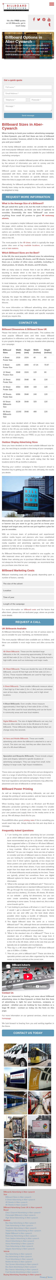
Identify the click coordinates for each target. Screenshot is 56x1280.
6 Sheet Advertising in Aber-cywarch (20, 1200)
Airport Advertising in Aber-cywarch (19, 1241)
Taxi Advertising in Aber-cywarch (18, 1254)
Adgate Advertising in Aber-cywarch (20, 1249)
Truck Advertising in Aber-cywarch (19, 1259)
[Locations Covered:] (3, 4)
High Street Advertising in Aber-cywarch (21, 1218)
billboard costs (30, 609)
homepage (6, 1018)
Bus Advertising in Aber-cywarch (18, 1256)
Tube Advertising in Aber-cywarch (19, 1225)
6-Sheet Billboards (10, 686)
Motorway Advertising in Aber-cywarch (21, 1236)
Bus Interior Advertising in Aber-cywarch (21, 1269)
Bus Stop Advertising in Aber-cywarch (20, 1223)
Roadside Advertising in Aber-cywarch (20, 1228)
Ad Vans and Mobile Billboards (15, 738)
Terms (49, 1277)
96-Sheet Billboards (11, 669)
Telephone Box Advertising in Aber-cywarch (23, 1231)
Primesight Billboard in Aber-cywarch (20, 1215)
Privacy (43, 1277)
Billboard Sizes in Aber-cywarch (18, 1197)
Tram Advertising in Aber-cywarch (19, 1246)
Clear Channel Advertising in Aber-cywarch (23, 1212)
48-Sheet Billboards (11, 651)
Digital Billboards (10, 721)
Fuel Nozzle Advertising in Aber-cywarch (21, 1272)
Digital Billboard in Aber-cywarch (18, 1233)
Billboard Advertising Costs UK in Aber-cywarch (23, 1207)
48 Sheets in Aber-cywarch (16, 1202)
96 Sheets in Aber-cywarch (16, 1205)
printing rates (29, 820)
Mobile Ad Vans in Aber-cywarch (18, 1262)
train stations (13, 248)
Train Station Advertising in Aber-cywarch (22, 1238)
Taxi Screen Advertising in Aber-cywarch (21, 1264)
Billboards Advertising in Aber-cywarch (19, 1192)
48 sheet (27, 242)
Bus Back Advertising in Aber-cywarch (20, 1267)
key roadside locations (30, 245)
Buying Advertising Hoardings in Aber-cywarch (22, 1275)
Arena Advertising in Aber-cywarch (19, 1244)
